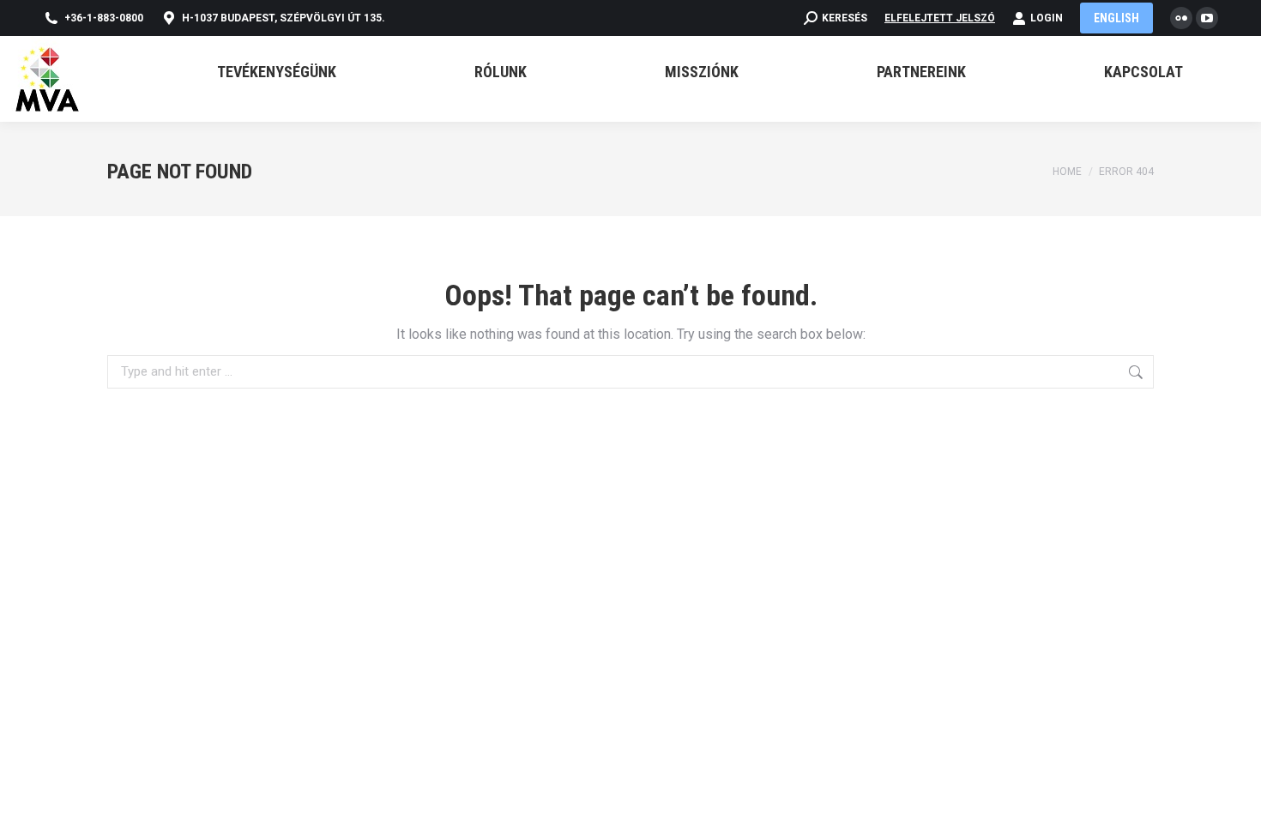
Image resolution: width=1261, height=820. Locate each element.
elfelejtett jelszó (939, 18)
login (1046, 18)
